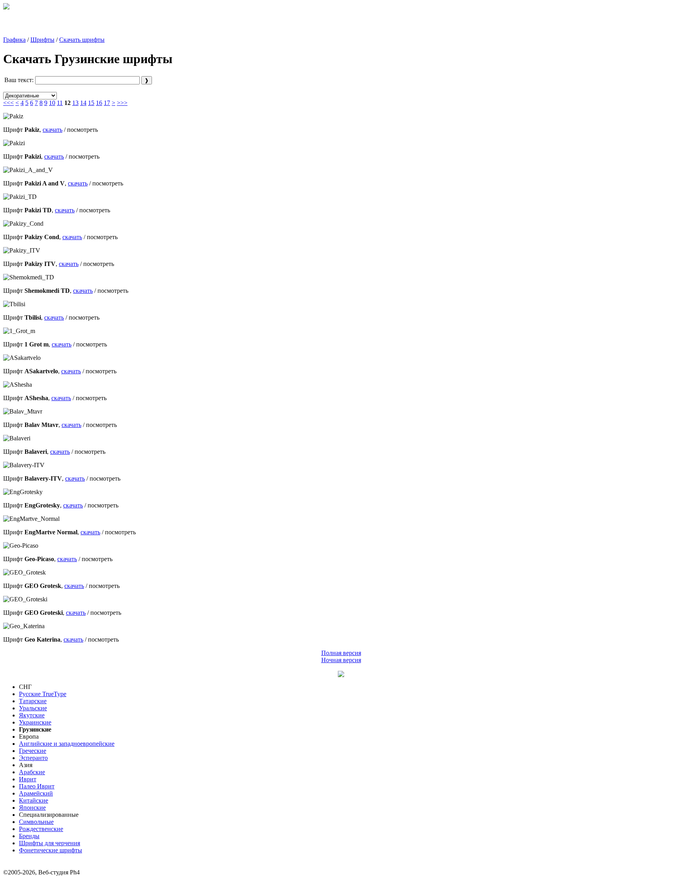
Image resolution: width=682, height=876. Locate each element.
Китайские (33, 800)
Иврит (27, 779)
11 (60, 102)
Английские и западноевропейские (66, 743)
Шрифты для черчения (49, 843)
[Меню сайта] (341, 675)
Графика (14, 39)
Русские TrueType (42, 694)
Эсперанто (33, 757)
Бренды (29, 836)
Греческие (32, 750)
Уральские (33, 708)
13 (75, 102)
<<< (8, 102)
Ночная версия (341, 660)
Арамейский (36, 793)
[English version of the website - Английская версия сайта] (6, 7)
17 (107, 102)
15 (91, 102)
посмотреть (82, 129)
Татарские (33, 701)
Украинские (35, 722)
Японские (32, 807)
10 (52, 102)
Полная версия (341, 653)
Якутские (32, 715)
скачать (52, 129)
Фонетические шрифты (50, 850)
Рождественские (41, 828)
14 (83, 102)
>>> (122, 102)
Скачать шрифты (82, 39)
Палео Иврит (36, 786)
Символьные (36, 821)
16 (99, 102)
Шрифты (42, 39)
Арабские (32, 772)
